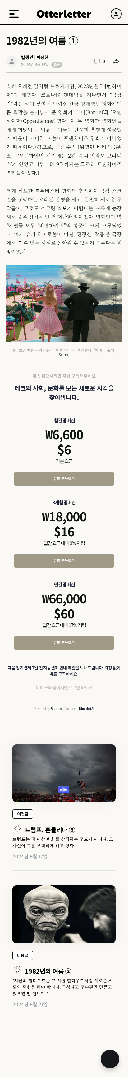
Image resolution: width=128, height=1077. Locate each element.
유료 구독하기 (64, 478)
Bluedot (57, 708)
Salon (63, 355)
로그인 (74, 687)
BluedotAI (86, 708)
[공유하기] (116, 61)
